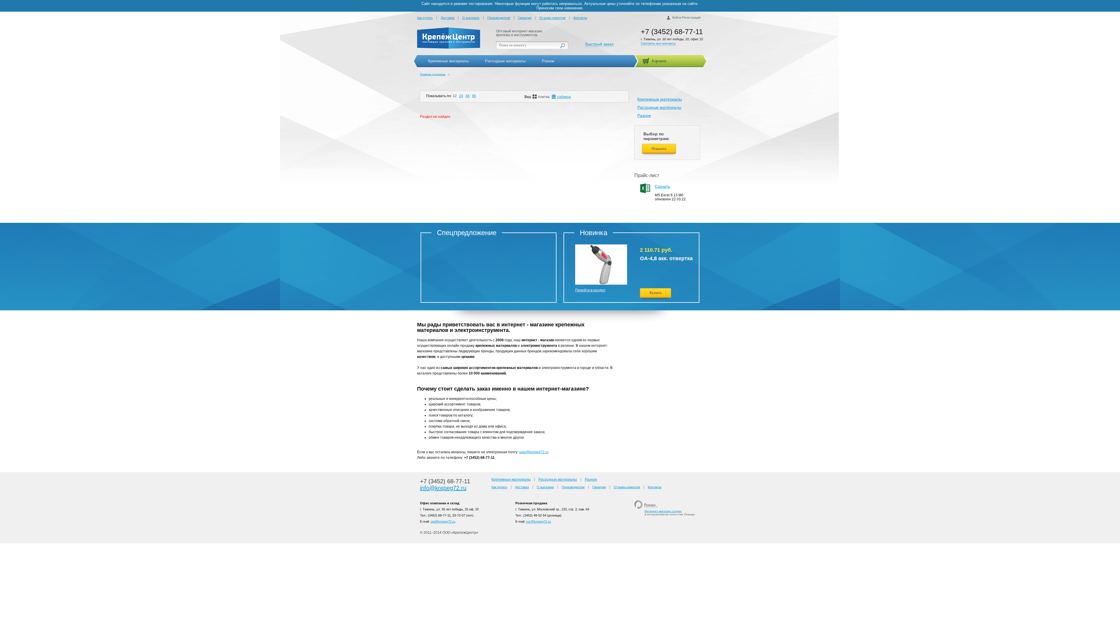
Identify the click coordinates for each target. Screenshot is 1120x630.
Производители (498, 18)
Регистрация (691, 17)
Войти (676, 17)
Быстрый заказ (599, 44)
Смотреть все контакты (658, 43)
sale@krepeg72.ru (534, 452)
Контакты (580, 18)
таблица (564, 97)
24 (461, 96)
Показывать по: (439, 96)
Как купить (425, 18)
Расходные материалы (505, 61)
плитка (544, 97)
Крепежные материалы (448, 61)
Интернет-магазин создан (663, 511)
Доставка (447, 18)
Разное (548, 61)
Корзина (659, 61)
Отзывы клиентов (552, 18)
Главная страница (432, 74)
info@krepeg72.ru (443, 488)
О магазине (471, 18)
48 (468, 96)
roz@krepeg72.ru (538, 521)
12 (455, 96)
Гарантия (524, 18)
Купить (656, 292)
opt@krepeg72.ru (442, 521)
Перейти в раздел (590, 290)
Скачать (662, 186)
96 (474, 96)
